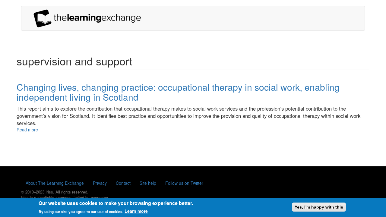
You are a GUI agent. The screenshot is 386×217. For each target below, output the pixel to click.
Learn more (136, 211)
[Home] (89, 18)
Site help (148, 183)
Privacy (100, 183)
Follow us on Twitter (184, 183)
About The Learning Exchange (55, 183)
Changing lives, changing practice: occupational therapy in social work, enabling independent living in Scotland (178, 91)
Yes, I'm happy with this (319, 207)
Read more (27, 130)
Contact (123, 183)
